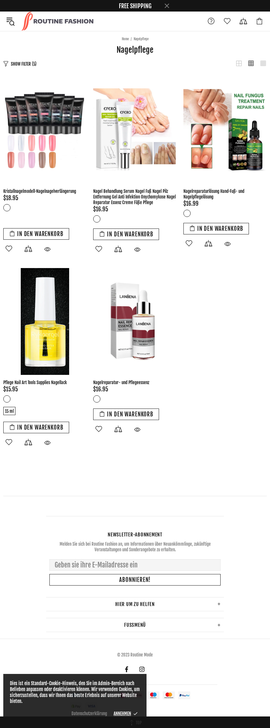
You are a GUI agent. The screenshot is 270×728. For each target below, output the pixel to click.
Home (125, 39)
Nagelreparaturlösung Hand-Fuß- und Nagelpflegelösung (213, 194)
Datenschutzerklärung (89, 713)
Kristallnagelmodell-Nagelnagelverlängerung (39, 191)
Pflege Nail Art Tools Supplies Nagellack (35, 382)
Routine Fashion (57, 21)
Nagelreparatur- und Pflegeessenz (121, 382)
